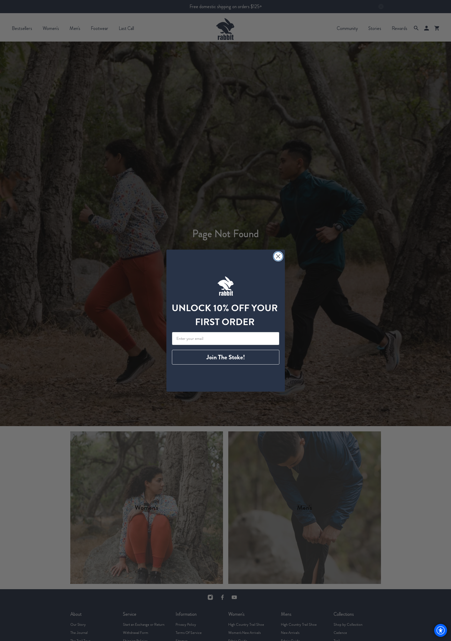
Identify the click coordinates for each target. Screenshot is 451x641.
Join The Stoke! (225, 357)
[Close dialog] (278, 256)
